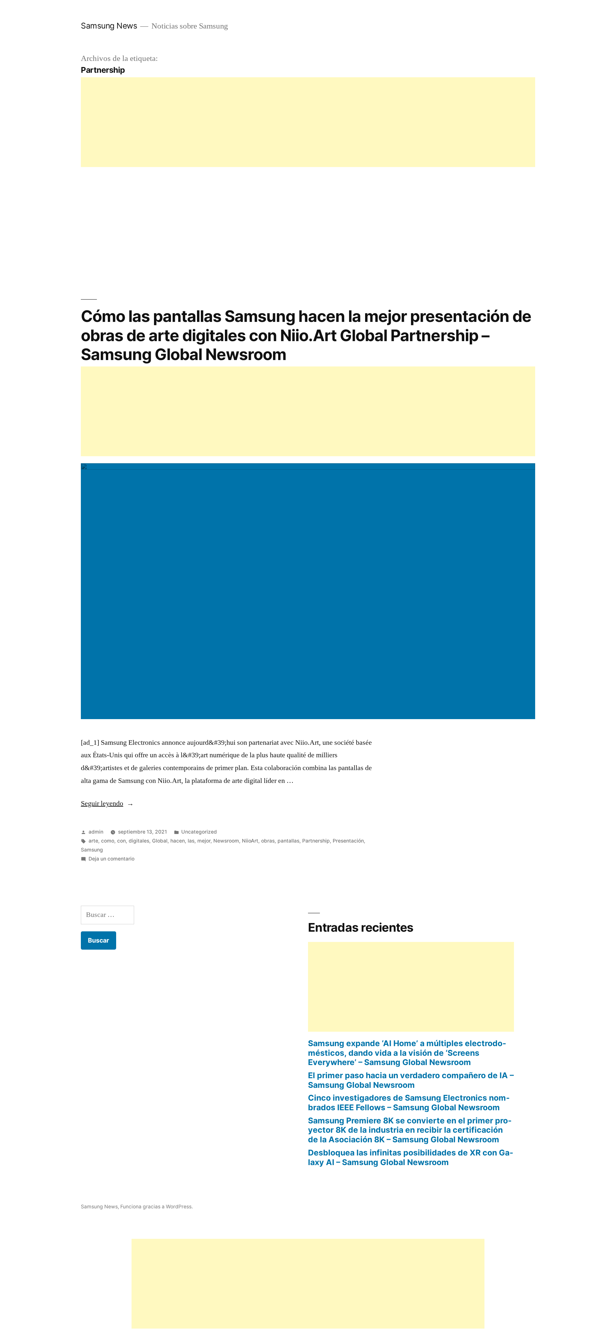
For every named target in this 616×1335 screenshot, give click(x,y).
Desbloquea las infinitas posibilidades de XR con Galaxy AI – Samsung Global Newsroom (410, 1157)
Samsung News (109, 25)
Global (159, 841)
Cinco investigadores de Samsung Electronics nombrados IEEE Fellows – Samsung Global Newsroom (409, 1102)
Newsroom (226, 841)
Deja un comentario (111, 859)
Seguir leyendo (107, 803)
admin (96, 832)
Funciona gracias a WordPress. (156, 1207)
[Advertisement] (273, 122)
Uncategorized (199, 832)
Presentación (348, 841)
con (121, 841)
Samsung (92, 850)
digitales (139, 841)
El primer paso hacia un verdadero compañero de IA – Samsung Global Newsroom (411, 1080)
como (107, 841)
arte (93, 841)
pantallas (288, 841)
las (191, 841)
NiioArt (250, 841)
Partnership (316, 841)
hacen (177, 841)
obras (268, 841)
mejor (203, 841)
